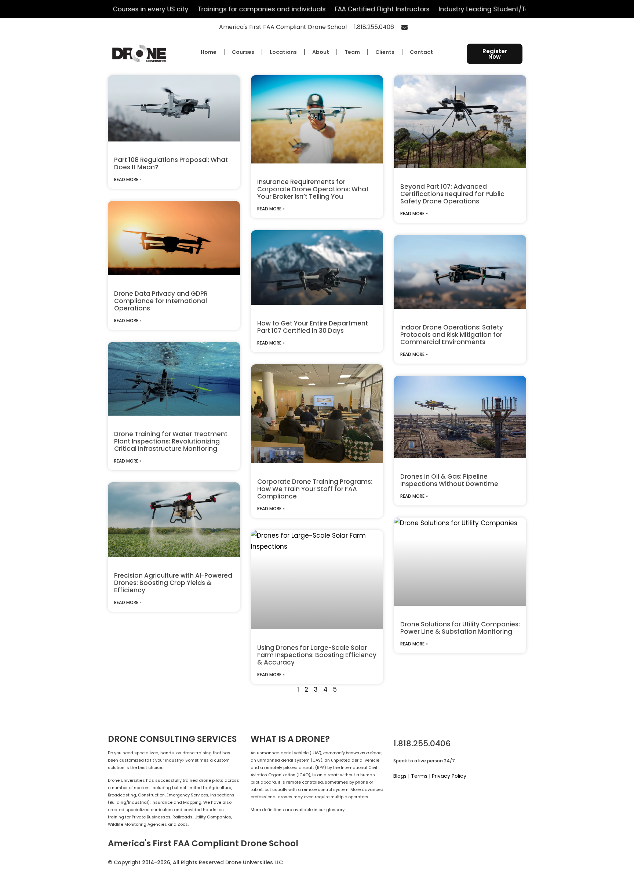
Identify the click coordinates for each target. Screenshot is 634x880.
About (320, 52)
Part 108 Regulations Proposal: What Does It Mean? (171, 163)
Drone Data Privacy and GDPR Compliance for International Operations (161, 301)
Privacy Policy (449, 776)
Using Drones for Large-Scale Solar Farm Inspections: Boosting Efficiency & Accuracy (316, 655)
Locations (283, 52)
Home (208, 52)
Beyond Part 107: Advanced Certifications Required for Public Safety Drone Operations (452, 194)
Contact (421, 52)
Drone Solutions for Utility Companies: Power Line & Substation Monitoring (460, 628)
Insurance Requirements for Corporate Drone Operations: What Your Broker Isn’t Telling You (313, 189)
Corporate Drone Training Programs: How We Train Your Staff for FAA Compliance (314, 489)
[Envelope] (404, 27)
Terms (419, 776)
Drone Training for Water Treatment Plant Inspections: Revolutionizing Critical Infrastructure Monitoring (170, 441)
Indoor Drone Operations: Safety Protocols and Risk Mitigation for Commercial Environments (451, 334)
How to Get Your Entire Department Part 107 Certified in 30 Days (312, 327)
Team (352, 52)
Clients (384, 52)
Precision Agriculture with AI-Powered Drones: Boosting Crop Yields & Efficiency (173, 582)
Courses (243, 52)
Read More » (128, 179)
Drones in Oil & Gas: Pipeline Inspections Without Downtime (449, 480)
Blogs (400, 776)
